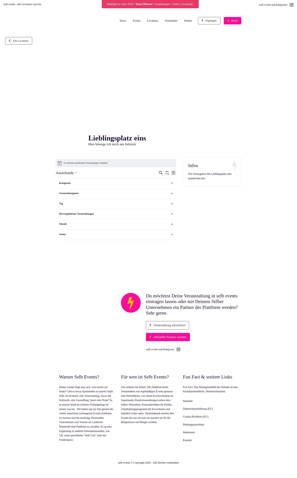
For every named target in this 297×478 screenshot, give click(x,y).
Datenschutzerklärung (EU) (198, 408)
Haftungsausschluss (193, 424)
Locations (152, 20)
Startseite (188, 401)
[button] (209, 21)
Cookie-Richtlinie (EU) (195, 416)
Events (136, 20)
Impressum (189, 432)
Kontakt (187, 440)
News (123, 20)
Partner (188, 20)
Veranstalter (171, 20)
